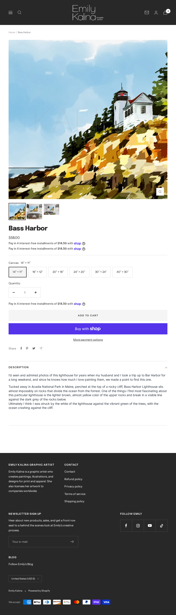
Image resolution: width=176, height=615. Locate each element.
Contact (69, 471)
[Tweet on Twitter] (34, 348)
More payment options (88, 339)
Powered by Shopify (39, 590)
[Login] (156, 12)
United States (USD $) (23, 578)
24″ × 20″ (79, 272)
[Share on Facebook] (21, 348)
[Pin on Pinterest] (27, 348)
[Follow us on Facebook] (126, 526)
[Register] (72, 541)
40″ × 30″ (123, 272)
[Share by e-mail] (40, 348)
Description (19, 367)
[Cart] (165, 13)
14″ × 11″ (18, 272)
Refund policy (73, 479)
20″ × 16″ (58, 272)
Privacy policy (73, 486)
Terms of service (74, 494)
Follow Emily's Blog (21, 564)
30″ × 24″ (101, 272)
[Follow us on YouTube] (150, 526)
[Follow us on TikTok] (161, 526)
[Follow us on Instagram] (138, 526)
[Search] (19, 12)
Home (12, 32)
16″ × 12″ (37, 272)
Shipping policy (74, 501)
